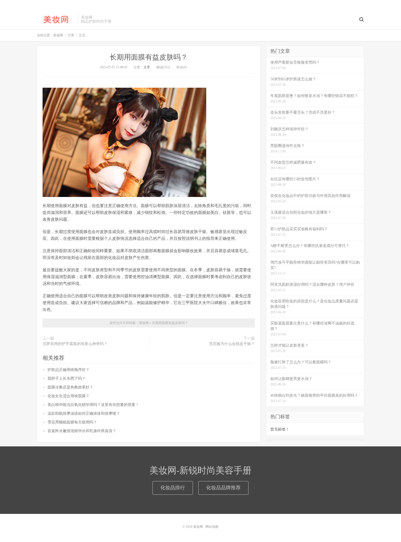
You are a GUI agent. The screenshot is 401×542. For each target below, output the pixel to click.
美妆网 (56, 19)
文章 (146, 67)
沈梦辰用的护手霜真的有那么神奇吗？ (75, 344)
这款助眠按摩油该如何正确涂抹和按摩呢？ (83, 413)
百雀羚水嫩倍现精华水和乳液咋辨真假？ (81, 431)
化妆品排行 (172, 487)
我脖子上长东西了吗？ (66, 378)
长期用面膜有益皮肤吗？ (149, 57)
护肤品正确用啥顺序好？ (68, 370)
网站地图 (212, 527)
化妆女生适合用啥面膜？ (68, 396)
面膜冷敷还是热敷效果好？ (70, 387)
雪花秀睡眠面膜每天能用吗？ (72, 422)
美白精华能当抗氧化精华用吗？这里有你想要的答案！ (93, 405)
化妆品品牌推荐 (223, 487)
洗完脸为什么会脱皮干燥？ (232, 344)
